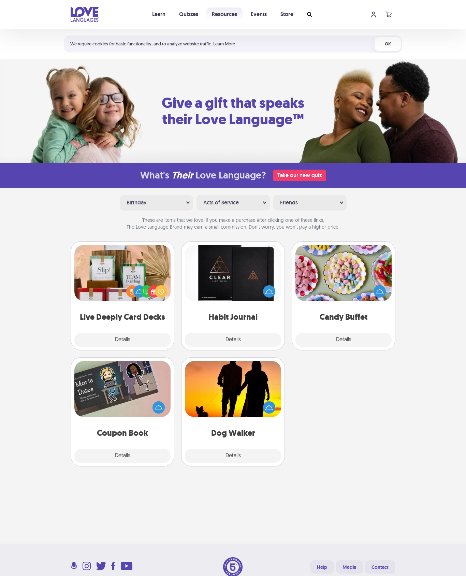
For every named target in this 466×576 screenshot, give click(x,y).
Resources (224, 14)
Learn (158, 14)
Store (286, 14)
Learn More (224, 44)
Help (322, 567)
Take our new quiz (299, 175)
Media (349, 567)
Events (259, 14)
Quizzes (188, 14)
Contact (380, 567)
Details (122, 340)
